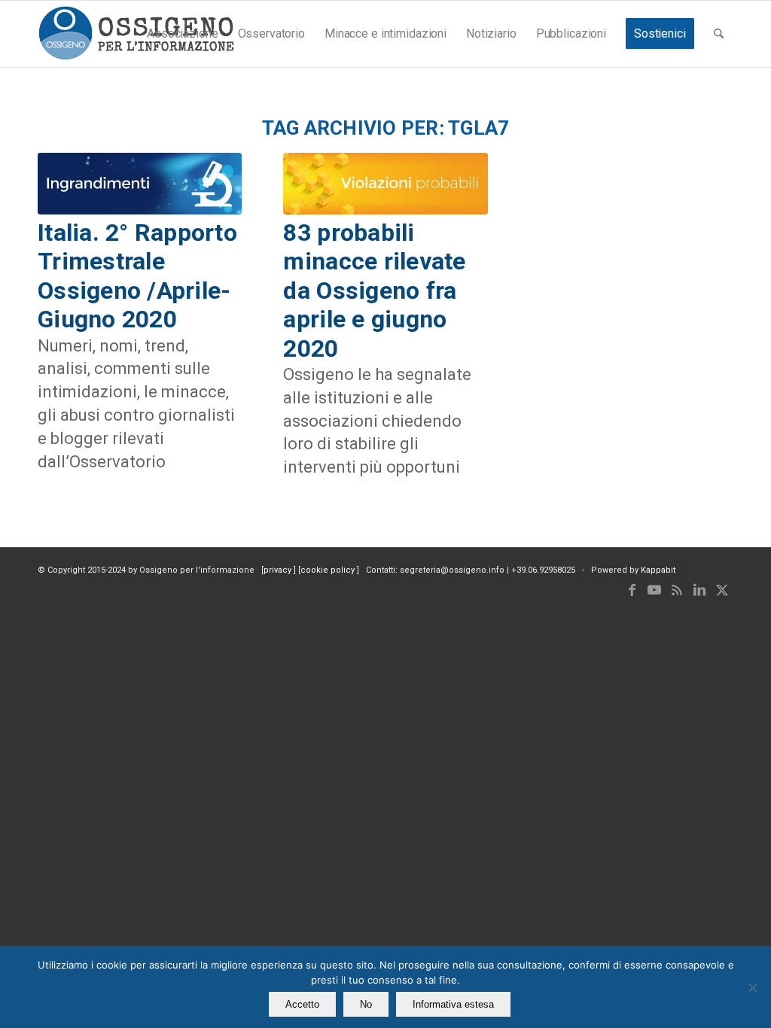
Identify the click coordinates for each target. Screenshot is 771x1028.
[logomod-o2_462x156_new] (136, 34)
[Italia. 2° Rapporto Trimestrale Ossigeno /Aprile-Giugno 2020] (140, 183)
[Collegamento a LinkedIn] (699, 590)
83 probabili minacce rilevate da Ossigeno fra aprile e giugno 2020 (374, 290)
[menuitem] (182, 34)
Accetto (302, 1004)
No (366, 1004)
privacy (279, 570)
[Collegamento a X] (722, 590)
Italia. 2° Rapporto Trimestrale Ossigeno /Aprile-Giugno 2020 (137, 275)
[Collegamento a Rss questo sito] (677, 590)
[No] (752, 987)
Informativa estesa (453, 1004)
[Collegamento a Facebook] (631, 590)
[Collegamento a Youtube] (654, 590)
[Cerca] (718, 34)
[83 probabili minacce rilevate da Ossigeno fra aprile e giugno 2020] (385, 183)
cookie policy (328, 570)
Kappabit (658, 570)
